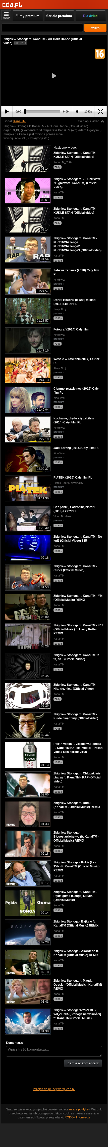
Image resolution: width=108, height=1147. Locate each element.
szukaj (95, 28)
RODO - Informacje (77, 1117)
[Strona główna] (12, 5)
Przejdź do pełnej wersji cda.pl (54, 1089)
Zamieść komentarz (83, 1063)
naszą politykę (79, 1109)
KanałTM (19, 121)
